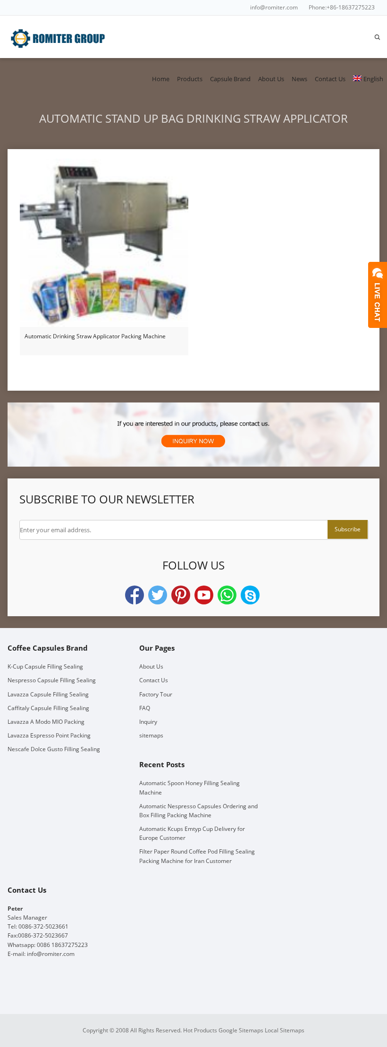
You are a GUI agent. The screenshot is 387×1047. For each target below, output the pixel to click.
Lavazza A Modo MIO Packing (46, 722)
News (299, 79)
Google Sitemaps (241, 1030)
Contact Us (330, 79)
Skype (250, 595)
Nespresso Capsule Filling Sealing (52, 680)
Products (189, 79)
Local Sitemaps (284, 1030)
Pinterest (180, 595)
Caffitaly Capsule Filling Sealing (48, 708)
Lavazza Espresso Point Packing (49, 735)
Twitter (157, 595)
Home (160, 79)
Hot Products (200, 1030)
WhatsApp (227, 595)
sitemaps (151, 735)
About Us (271, 79)
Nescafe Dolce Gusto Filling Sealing (54, 749)
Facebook (134, 595)
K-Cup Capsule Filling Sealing (45, 666)
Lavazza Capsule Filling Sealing (48, 694)
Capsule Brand (230, 79)
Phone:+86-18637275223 (342, 7)
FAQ (144, 708)
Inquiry (148, 722)
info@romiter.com (274, 7)
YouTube (203, 595)
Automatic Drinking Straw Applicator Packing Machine (95, 336)
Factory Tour (155, 694)
